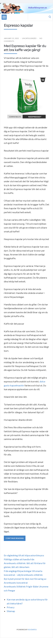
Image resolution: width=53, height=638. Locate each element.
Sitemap (11, 611)
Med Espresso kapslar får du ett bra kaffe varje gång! (25, 48)
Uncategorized (29, 38)
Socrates (32, 629)
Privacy (10, 607)
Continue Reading (15, 538)
